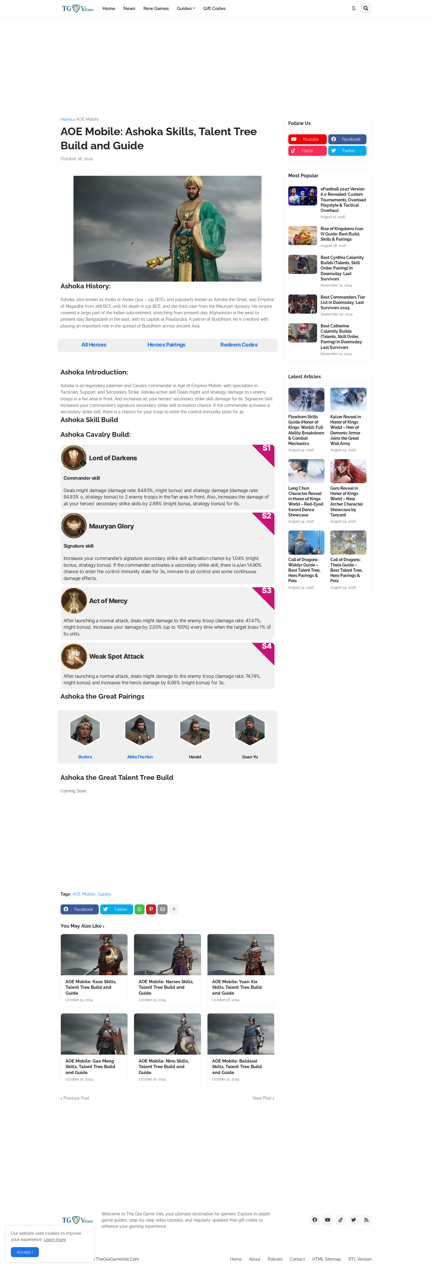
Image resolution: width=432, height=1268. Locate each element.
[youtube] (328, 1220)
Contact (297, 1259)
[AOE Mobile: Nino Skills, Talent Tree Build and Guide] (167, 1034)
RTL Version (360, 1259)
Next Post (262, 1098)
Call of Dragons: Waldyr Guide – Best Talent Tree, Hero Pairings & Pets (304, 570)
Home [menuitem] (109, 8)
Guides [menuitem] (184, 8)
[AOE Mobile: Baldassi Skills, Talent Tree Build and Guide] (240, 1034)
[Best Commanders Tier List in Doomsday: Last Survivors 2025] (302, 304)
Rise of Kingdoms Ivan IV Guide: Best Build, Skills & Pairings (342, 234)
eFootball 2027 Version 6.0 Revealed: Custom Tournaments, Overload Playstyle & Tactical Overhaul (343, 200)
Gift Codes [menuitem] (214, 8)
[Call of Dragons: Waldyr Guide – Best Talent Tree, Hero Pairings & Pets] (306, 543)
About (254, 1259)
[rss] (366, 1220)
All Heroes (93, 345)
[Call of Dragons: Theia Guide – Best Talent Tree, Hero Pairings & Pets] (348, 543)
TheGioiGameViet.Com (117, 1259)
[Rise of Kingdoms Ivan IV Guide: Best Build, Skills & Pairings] (302, 235)
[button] (353, 8)
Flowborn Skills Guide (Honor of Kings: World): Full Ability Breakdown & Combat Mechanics (306, 430)
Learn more (55, 1239)
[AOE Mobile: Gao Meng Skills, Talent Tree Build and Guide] (94, 1034)
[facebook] (315, 1220)
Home (66, 119)
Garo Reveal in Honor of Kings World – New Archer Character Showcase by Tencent (346, 501)
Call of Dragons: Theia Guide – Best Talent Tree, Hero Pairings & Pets (346, 570)
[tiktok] (341, 1220)
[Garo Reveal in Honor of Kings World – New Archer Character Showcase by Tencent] (348, 471)
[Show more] (174, 909)
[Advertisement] (216, 67)
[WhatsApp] (140, 909)
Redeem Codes (238, 345)
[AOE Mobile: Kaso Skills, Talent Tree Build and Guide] (94, 954)
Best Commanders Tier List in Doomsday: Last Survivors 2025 (343, 302)
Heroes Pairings (166, 345)
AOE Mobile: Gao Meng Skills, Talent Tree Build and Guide (90, 1066)
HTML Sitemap (326, 1259)
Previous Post (76, 1098)
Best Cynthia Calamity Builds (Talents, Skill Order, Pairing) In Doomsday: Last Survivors (342, 268)
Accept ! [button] (25, 1252)
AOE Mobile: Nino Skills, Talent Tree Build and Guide (164, 1066)
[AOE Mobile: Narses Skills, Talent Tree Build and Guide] (167, 954)
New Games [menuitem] (156, 8)
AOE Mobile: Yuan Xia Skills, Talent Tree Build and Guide (237, 987)
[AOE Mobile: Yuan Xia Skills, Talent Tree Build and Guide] (240, 954)
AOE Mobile (87, 119)
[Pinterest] (151, 909)
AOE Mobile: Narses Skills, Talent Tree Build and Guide (166, 987)
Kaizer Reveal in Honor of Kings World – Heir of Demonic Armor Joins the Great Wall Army (345, 430)
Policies (275, 1259)
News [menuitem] (129, 8)
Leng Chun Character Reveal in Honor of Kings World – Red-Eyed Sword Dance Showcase (305, 501)
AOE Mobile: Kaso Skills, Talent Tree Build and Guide (91, 987)
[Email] (163, 909)
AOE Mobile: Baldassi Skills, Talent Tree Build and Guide (237, 1066)
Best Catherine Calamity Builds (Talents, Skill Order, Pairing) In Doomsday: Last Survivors (342, 337)
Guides (104, 894)
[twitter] (354, 1220)
